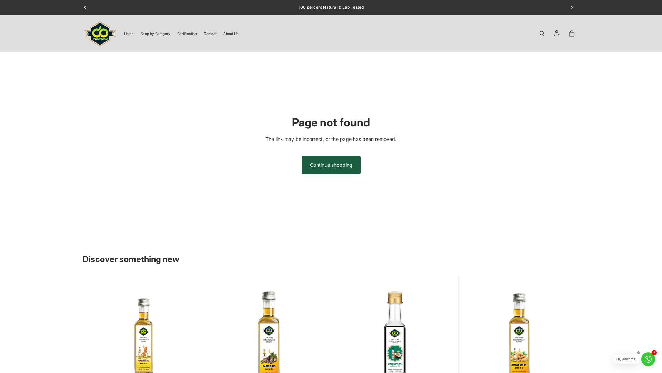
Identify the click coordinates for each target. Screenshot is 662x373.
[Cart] (571, 33)
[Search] (542, 33)
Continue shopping (331, 165)
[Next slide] (193, 336)
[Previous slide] (93, 336)
